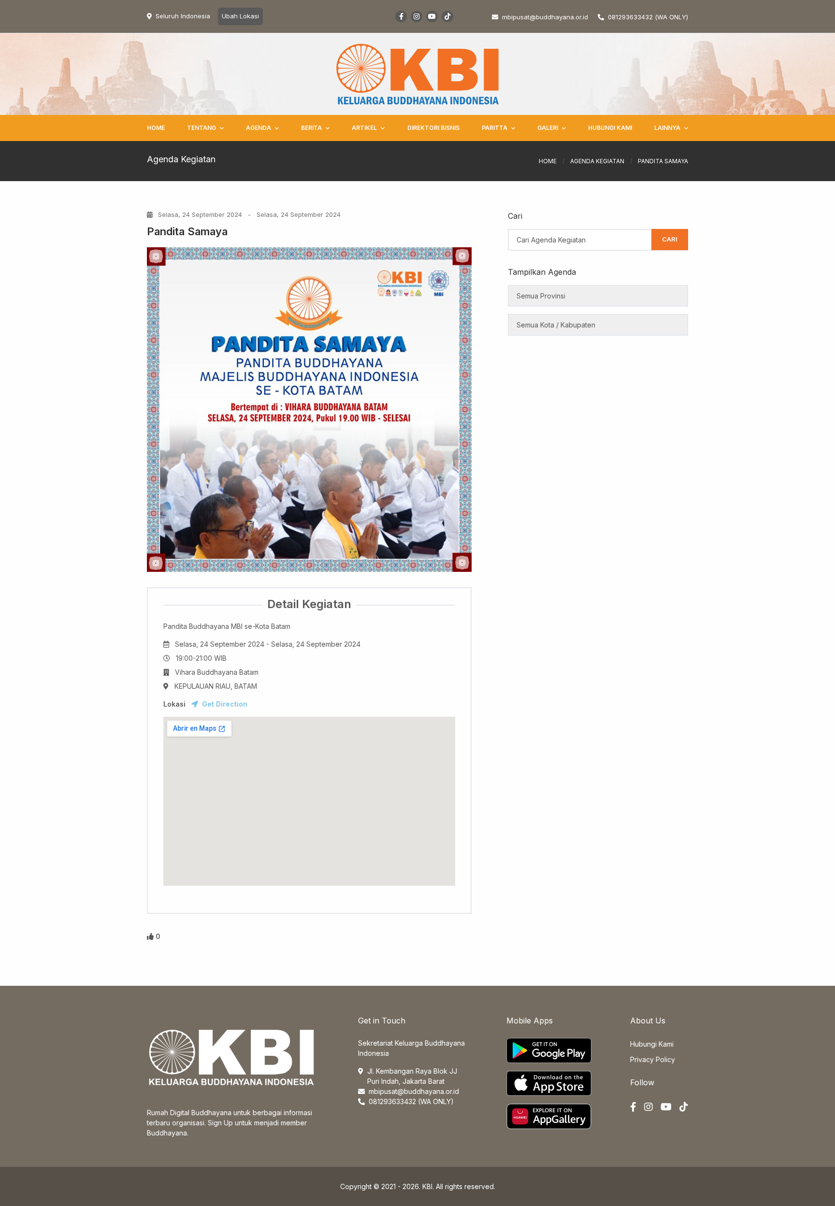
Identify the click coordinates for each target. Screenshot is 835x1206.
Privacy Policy (652, 1059)
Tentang (201, 127)
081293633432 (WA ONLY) (648, 17)
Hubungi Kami (610, 127)
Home (156, 127)
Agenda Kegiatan (597, 161)
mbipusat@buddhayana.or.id (414, 1091)
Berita (311, 127)
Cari (669, 239)
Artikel (364, 127)
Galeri (547, 127)
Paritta (494, 127)
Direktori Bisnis (433, 127)
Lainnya (667, 127)
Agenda (258, 127)
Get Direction (224, 704)
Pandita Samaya (187, 231)
